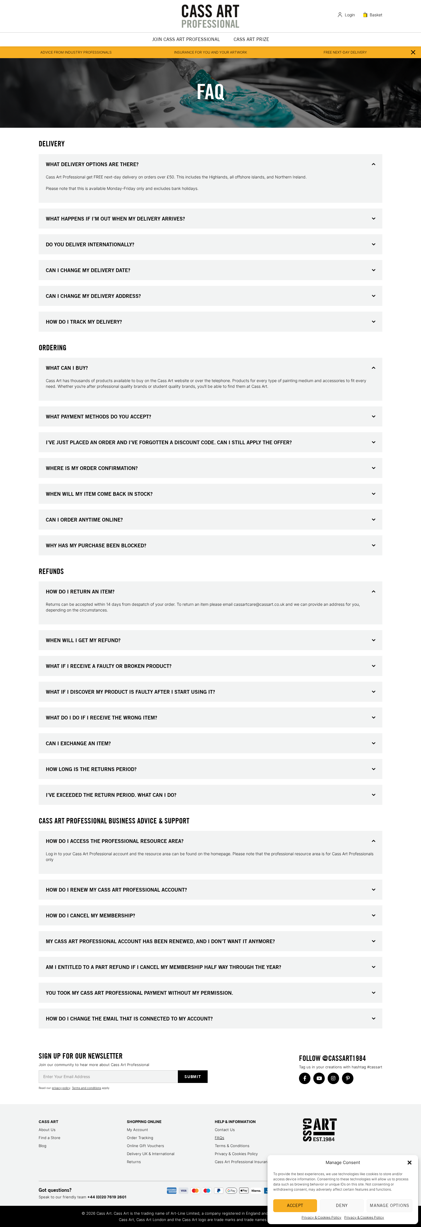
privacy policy (61, 1088)
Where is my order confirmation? (92, 468)
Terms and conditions (86, 1088)
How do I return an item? (80, 591)
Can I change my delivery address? (93, 296)
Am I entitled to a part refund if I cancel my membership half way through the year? (163, 967)
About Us (47, 1129)
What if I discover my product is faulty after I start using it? (130, 692)
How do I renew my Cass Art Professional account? (116, 889)
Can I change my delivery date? (88, 270)
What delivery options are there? (92, 164)
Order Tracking (140, 1137)
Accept (295, 1205)
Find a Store (49, 1137)
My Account (137, 1129)
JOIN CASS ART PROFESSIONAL (186, 39)
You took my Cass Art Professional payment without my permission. (139, 993)
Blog (42, 1145)
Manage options (389, 1205)
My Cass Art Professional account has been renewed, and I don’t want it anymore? (160, 941)
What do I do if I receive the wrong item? (101, 717)
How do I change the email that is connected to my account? (129, 1018)
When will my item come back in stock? (99, 494)
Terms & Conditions (232, 1145)
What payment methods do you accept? (98, 416)
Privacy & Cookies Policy (321, 1217)
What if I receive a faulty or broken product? (109, 666)
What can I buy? (67, 368)
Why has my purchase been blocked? (96, 545)
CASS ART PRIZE (251, 39)
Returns (134, 1161)
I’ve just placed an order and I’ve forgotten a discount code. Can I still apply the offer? (169, 442)
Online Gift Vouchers (145, 1145)
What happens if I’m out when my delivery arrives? (115, 218)
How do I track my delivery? (84, 321)
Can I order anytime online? (84, 519)
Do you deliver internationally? (90, 244)
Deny (342, 1205)
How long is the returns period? (91, 769)
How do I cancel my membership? (90, 915)
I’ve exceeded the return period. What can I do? (111, 795)
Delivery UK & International (150, 1153)
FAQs (219, 1137)
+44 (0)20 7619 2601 (106, 1197)
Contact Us (225, 1129)
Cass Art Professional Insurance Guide (249, 1161)
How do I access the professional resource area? (115, 841)
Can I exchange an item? (78, 743)
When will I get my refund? (83, 640)
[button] (409, 1162)
